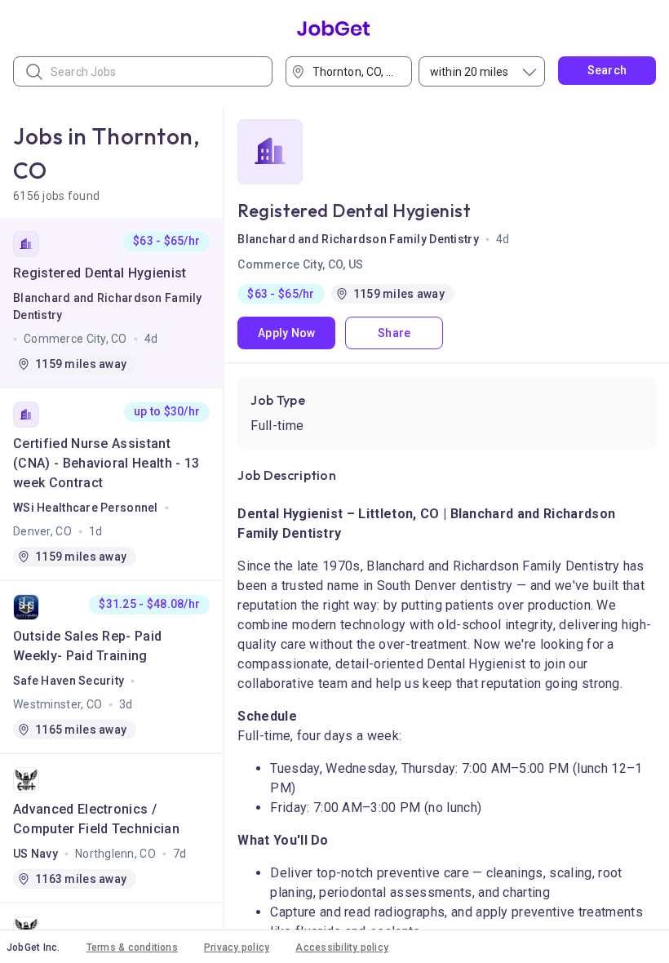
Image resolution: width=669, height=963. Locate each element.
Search (607, 70)
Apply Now (287, 332)
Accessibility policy (341, 947)
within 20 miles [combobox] (469, 71)
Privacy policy (236, 947)
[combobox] (354, 71)
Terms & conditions (132, 947)
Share (394, 332)
